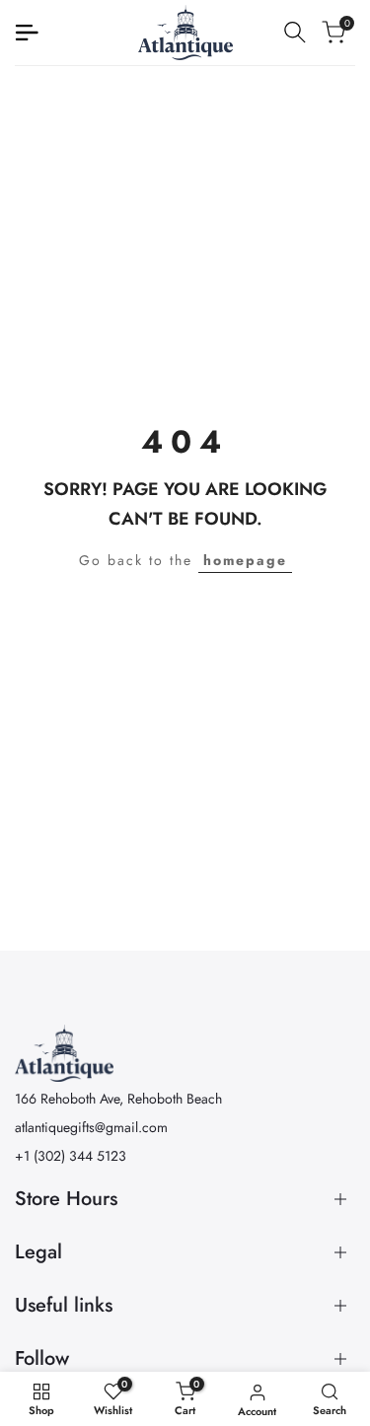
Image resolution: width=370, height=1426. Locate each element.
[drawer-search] (295, 32)
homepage (245, 560)
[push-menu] (26, 32)
